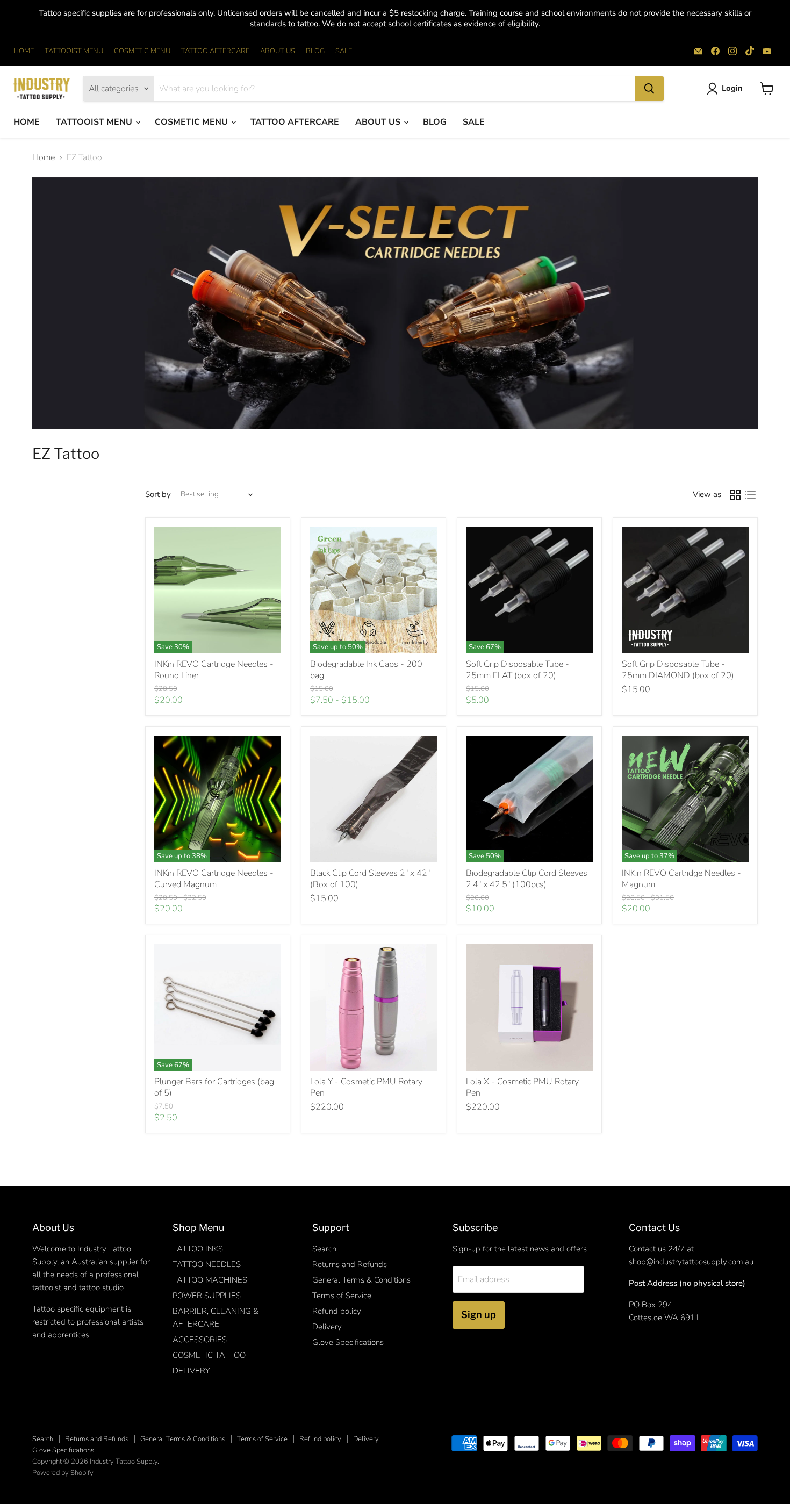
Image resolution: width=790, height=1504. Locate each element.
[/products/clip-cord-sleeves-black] (373, 799)
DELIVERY (191, 1370)
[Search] (649, 88)
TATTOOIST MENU (74, 51)
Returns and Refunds (349, 1264)
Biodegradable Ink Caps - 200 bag (366, 669)
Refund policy (336, 1311)
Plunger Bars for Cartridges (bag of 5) (214, 1087)
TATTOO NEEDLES (207, 1264)
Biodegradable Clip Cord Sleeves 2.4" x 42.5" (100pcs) (526, 878)
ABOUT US (277, 51)
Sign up (478, 1314)
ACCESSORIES (200, 1339)
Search (324, 1248)
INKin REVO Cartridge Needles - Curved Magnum (214, 878)
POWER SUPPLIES (207, 1295)
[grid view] (735, 494)
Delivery (327, 1326)
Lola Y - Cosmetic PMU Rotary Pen (366, 1087)
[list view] (750, 494)
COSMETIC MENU (142, 51)
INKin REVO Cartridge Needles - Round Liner (214, 669)
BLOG (315, 51)
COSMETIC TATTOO (209, 1355)
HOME (23, 51)
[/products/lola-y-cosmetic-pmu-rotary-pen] (373, 1007)
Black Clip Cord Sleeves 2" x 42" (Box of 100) (370, 878)
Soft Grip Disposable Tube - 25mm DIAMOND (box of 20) (678, 669)
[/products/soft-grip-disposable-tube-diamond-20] (685, 590)
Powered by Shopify (63, 1473)
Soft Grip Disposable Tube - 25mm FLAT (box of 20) (517, 669)
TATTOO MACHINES (210, 1280)
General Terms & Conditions (361, 1280)
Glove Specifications (348, 1342)
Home (43, 157)
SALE (343, 51)
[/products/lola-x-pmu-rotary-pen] (529, 1007)
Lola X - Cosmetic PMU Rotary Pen (522, 1087)
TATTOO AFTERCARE (215, 51)
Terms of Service (341, 1295)
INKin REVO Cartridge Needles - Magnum (681, 878)
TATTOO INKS (198, 1248)
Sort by (158, 494)
